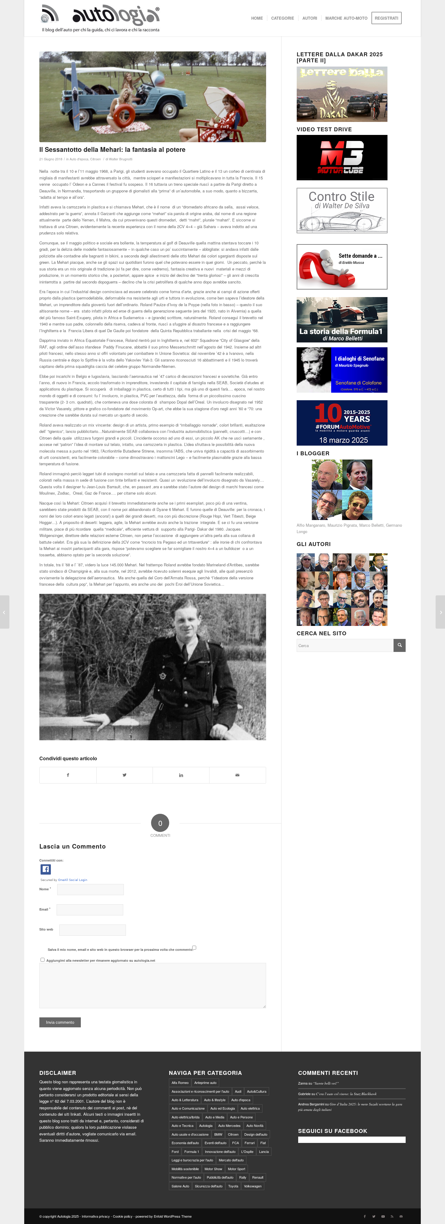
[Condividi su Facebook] (68, 775)
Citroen (95, 159)
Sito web (46, 929)
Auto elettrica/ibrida (185, 1116)
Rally (242, 1177)
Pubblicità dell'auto (220, 1177)
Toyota (233, 1185)
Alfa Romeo (180, 1082)
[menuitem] (257, 18)
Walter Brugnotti (120, 159)
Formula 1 (191, 1151)
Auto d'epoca (79, 159)
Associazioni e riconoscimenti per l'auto (200, 1091)
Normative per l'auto (186, 1177)
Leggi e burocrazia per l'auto (192, 1159)
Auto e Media (214, 1116)
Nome (45, 889)
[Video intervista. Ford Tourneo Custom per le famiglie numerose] (4, 612)
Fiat (263, 1142)
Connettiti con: (51, 860)
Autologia (206, 1125)
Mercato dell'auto (231, 1159)
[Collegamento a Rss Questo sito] (392, 1216)
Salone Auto (180, 1185)
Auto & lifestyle (215, 1099)
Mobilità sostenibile (185, 1168)
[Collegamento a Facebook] (364, 1216)
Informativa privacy (96, 1216)
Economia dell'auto (185, 1142)
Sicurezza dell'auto (208, 1185)
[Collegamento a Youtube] (382, 1216)
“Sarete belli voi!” (326, 1083)
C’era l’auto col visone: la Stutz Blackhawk (346, 1093)
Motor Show (213, 1168)
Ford (175, 1151)
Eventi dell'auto (215, 1142)
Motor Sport (236, 1168)
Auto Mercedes (229, 1125)
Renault (257, 1177)
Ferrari (250, 1142)
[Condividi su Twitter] (125, 775)
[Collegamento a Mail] (401, 1216)
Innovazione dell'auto (220, 1151)
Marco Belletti (371, 525)
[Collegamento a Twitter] (373, 1216)
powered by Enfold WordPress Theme (164, 1216)
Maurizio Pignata (342, 525)
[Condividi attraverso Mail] (237, 775)
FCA (235, 1142)
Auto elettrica (250, 1108)
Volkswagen (253, 1185)
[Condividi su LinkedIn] (181, 775)
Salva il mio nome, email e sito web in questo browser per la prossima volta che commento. (120, 949)
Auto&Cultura (256, 1091)
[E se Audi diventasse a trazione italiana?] (440, 612)
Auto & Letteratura (185, 1099)
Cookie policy (123, 1216)
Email (45, 909)
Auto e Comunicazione (188, 1108)
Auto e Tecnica (182, 1125)
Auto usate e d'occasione (190, 1134)
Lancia (264, 1151)
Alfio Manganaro (311, 525)
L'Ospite (247, 1151)
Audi (238, 1091)
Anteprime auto (205, 1082)
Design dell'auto (255, 1134)
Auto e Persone (241, 1116)
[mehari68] (152, 96)
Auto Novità (254, 1125)
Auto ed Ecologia (222, 1108)
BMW (218, 1134)
